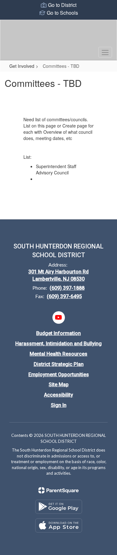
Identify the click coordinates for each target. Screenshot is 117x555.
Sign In (58, 405)
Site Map (59, 385)
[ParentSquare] (58, 490)
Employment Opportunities (58, 375)
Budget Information (58, 333)
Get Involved (21, 66)
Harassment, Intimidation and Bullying (58, 344)
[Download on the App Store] (58, 525)
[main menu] (105, 52)
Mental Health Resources (58, 354)
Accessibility (58, 395)
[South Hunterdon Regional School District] (58, 35)
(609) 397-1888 (67, 288)
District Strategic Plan (59, 364)
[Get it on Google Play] (58, 507)
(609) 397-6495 (64, 296)
